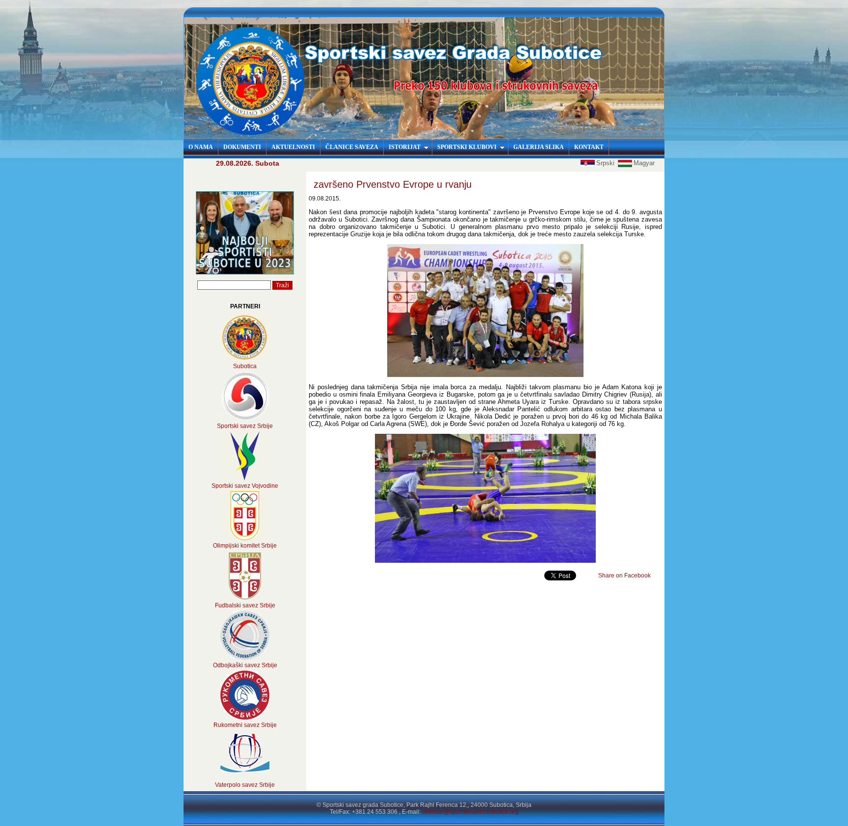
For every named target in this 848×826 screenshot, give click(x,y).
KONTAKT (589, 147)
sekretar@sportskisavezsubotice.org (470, 811)
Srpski (606, 163)
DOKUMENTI (242, 147)
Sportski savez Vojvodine (245, 485)
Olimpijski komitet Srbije (245, 545)
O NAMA (200, 147)
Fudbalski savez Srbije (245, 605)
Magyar (644, 163)
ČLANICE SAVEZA (351, 147)
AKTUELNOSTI (293, 147)
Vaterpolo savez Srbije (245, 784)
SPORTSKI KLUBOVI (467, 147)
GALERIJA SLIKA (538, 147)
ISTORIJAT (405, 147)
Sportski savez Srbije (245, 426)
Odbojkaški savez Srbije (245, 665)
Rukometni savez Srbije (245, 725)
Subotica (245, 366)
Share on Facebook (624, 575)
